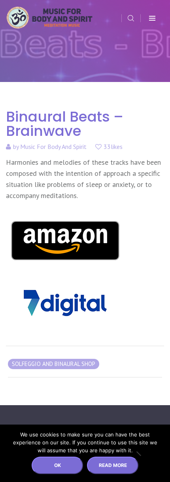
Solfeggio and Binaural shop (53, 364)
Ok (57, 465)
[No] (138, 453)
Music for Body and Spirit (53, 147)
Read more (113, 465)
